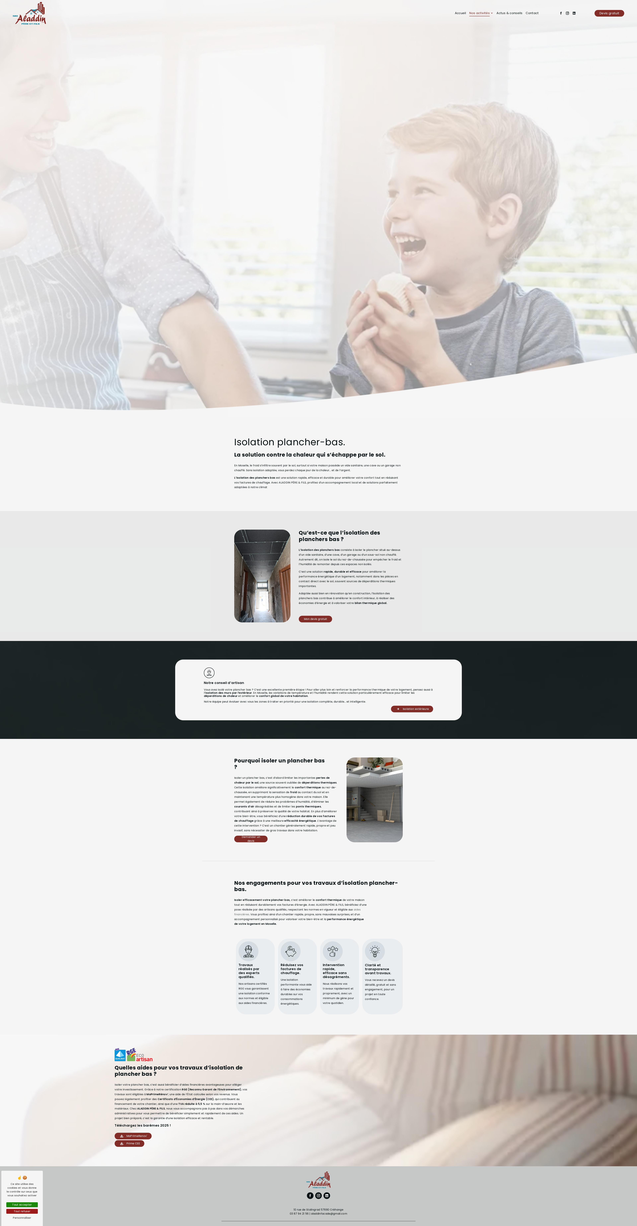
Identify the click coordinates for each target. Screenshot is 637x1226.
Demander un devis (251, 839)
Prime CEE (133, 1143)
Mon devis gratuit (315, 619)
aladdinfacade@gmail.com (329, 1214)
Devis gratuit (609, 13)
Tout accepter (22, 1205)
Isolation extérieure (416, 709)
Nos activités (479, 13)
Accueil (460, 13)
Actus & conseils (509, 13)
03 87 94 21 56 (299, 1214)
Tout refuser (22, 1211)
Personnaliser (22, 1218)
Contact (532, 13)
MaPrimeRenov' (136, 1136)
